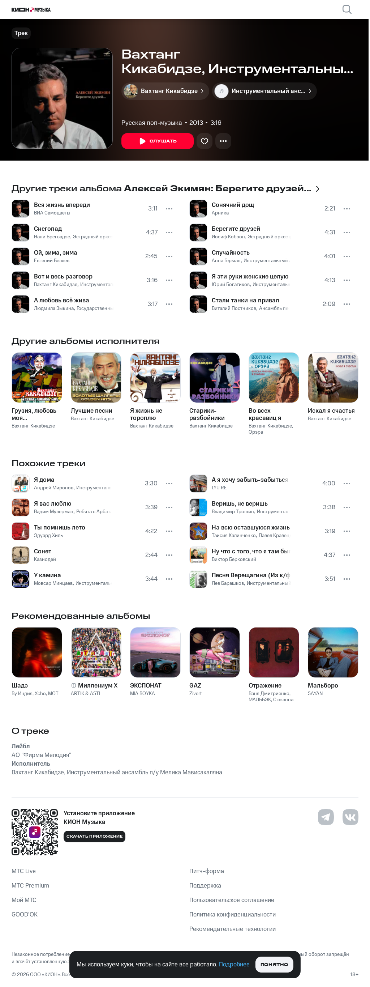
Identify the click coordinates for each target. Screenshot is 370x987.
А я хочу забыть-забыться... (250, 480)
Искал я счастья (331, 410)
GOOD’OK (25, 914)
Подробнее (234, 964)
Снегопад (48, 229)
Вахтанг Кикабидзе (55, 284)
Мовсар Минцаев (53, 583)
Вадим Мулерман (53, 511)
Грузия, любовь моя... (34, 414)
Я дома (44, 480)
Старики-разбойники (207, 414)
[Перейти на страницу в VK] (350, 817)
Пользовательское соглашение (231, 900)
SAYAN (315, 693)
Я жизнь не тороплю (146, 414)
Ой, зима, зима (55, 252)
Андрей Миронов (53, 488)
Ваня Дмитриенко (269, 693)
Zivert (195, 693)
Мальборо (323, 685)
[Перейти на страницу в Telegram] (326, 817)
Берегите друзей (236, 229)
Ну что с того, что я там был (251, 551)
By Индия (22, 693)
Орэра (256, 432)
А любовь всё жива (61, 300)
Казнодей (45, 559)
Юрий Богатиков (231, 284)
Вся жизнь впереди (62, 205)
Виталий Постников (234, 308)
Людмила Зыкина (54, 308)
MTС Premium (30, 885)
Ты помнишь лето (59, 527)
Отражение (265, 685)
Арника (220, 213)
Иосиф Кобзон (228, 237)
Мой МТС (24, 900)
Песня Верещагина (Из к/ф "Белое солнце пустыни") (251, 575)
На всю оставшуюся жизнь (251, 527)
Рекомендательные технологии (232, 929)
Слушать (163, 141)
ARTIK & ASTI (85, 693)
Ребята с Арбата (94, 511)
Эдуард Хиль (48, 535)
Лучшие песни (91, 410)
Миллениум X (98, 685)
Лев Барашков (228, 583)
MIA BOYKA (142, 693)
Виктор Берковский (234, 559)
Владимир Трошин (233, 511)
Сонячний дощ (233, 205)
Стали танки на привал (245, 300)
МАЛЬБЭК (260, 699)
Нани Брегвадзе (52, 237)
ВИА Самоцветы (52, 213)
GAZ (195, 685)
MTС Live (24, 871)
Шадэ (20, 685)
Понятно (274, 965)
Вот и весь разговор (63, 276)
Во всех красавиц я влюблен (265, 414)
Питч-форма (206, 871)
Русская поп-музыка (151, 123)
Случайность (231, 252)
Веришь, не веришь (240, 503)
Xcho (40, 693)
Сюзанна (283, 699)
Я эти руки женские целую (250, 276)
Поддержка (205, 885)
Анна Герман (226, 260)
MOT (53, 693)
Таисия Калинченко (234, 535)
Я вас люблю (52, 503)
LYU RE (219, 488)
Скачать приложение (94, 836)
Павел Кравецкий (278, 535)
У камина (47, 575)
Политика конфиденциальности (232, 914)
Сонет (42, 551)
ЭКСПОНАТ (146, 685)
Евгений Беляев (51, 260)
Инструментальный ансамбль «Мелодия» (290, 260)
